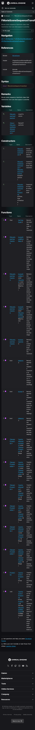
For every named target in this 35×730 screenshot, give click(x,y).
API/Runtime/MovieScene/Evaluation (13, 41)
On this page (6, 30)
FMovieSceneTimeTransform (13, 116)
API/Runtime (9, 39)
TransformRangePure (21, 487)
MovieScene (16, 55)
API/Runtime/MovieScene (23, 39)
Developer (7, 16)
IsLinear (20, 391)
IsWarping (21, 418)
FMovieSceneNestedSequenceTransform (13, 129)
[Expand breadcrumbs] (12, 16)
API (2, 39)
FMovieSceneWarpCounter (21, 315)
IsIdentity (20, 360)
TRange (12, 439)
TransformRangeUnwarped (21, 529)
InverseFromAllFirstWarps (21, 239)
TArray (12, 123)
